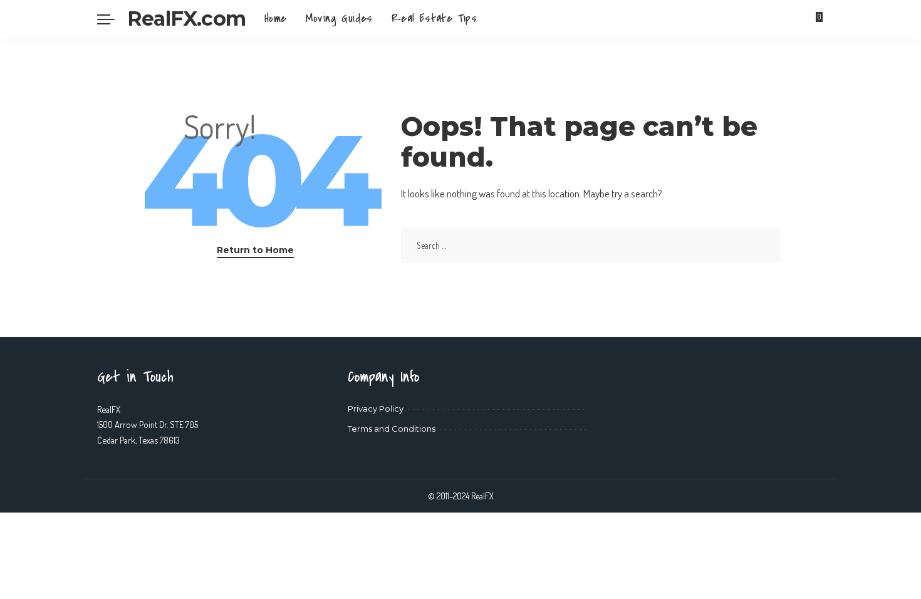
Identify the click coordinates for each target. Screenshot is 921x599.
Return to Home (255, 250)
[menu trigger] (112, 19)
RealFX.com (186, 18)
